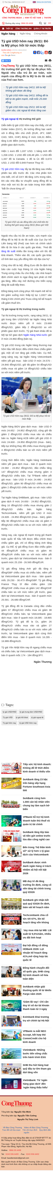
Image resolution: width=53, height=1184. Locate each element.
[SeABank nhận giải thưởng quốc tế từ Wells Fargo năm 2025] (11, 990)
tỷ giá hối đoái (22, 717)
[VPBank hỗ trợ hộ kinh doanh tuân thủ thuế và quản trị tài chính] (11, 820)
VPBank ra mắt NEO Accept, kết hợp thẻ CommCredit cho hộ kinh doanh (34, 1036)
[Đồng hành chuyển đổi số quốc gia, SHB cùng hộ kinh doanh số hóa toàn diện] (11, 971)
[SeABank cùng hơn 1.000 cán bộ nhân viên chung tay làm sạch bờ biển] (11, 802)
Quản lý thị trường (43, 29)
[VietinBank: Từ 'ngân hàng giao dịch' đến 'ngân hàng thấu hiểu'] (11, 1084)
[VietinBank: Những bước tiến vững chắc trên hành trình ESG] (11, 1053)
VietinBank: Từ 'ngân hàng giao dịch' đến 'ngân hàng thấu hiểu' (35, 1084)
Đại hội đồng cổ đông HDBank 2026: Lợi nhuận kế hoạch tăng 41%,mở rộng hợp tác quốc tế (35, 952)
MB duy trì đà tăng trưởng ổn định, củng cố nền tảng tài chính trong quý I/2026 (37, 887)
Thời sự (9, 29)
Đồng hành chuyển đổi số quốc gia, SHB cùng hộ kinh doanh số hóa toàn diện (36, 973)
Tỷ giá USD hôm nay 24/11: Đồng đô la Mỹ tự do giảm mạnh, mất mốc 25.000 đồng (27, 99)
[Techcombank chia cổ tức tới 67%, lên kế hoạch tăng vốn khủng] (11, 919)
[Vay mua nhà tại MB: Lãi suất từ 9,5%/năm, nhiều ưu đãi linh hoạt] (11, 934)
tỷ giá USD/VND (9, 712)
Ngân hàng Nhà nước (35, 335)
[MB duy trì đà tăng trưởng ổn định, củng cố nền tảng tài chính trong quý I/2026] (11, 885)
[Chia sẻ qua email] (46, 60)
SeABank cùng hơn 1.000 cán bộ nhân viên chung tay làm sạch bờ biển (36, 804)
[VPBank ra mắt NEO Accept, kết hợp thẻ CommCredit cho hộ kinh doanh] (11, 1035)
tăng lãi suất (8, 251)
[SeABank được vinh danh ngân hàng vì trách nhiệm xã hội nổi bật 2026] (11, 866)
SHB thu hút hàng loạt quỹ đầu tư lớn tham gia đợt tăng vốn (37, 1069)
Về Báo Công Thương (12, 1127)
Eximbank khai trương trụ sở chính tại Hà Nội (36, 1019)
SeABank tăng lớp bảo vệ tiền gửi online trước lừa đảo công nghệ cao (36, 836)
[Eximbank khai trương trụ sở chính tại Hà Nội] (11, 1020)
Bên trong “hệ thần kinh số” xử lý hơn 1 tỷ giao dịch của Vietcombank (37, 851)
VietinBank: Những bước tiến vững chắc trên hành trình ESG (35, 1054)
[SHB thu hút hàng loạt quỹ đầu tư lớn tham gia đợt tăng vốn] (11, 1069)
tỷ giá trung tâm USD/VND (31, 712)
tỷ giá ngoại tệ (37, 717)
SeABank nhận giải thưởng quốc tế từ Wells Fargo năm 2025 (37, 990)
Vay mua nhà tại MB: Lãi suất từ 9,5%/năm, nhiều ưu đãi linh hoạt (37, 934)
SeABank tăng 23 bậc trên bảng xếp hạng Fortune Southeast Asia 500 (36, 785)
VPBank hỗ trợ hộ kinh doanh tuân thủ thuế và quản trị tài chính (36, 821)
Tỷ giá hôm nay (9, 723)
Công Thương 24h (23, 29)
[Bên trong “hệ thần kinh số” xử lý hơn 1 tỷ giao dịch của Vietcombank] (11, 851)
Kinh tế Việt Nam (33, 18)
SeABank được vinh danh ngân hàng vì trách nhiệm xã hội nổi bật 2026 (37, 868)
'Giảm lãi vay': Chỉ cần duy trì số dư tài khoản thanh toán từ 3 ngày (36, 1005)
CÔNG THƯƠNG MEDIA (12, 18)
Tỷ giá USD (8, 717)
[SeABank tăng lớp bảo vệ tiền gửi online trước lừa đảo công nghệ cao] (11, 836)
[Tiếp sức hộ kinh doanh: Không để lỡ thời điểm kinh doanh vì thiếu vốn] (11, 768)
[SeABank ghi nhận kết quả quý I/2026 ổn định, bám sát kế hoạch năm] (11, 903)
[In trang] (50, 61)
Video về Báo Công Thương (36, 1127)
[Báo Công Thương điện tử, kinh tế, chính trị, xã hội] (23, 10)
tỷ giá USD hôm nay (28, 723)
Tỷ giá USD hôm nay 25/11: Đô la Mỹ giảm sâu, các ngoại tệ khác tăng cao (26, 109)
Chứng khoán (40, 33)
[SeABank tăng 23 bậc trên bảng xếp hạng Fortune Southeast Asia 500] (11, 783)
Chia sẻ (7, 61)
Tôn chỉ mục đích (29, 1130)
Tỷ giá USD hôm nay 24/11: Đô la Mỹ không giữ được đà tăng (26, 89)
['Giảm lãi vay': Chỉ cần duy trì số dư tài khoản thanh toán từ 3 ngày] (11, 1005)
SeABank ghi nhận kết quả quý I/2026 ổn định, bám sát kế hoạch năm (36, 904)
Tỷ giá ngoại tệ (10, 119)
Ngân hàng (8, 33)
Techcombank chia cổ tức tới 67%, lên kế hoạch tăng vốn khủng (36, 919)
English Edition (44, 2)
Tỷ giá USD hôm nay (12, 169)
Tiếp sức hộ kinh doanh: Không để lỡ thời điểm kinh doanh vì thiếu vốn (37, 768)
